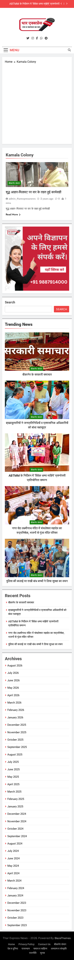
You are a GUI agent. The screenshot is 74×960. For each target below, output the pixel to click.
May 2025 (13, 776)
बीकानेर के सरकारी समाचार (37, 374)
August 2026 (14, 665)
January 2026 (15, 717)
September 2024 (17, 836)
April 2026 (13, 695)
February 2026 (15, 710)
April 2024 (13, 873)
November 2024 (16, 821)
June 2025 (13, 769)
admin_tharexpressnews (22, 198)
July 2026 (13, 673)
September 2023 (17, 925)
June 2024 (13, 858)
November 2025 (16, 732)
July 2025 (13, 762)
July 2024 (13, 851)
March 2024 (14, 880)
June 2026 (13, 680)
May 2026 (13, 687)
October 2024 (15, 828)
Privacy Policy (26, 944)
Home (11, 944)
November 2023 (16, 910)
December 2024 (16, 813)
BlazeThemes (63, 938)
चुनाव (42, 952)
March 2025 (14, 791)
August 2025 (14, 754)
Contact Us (44, 944)
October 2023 (15, 917)
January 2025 (15, 806)
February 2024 (15, 888)
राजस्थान (26, 948)
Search (10, 302)
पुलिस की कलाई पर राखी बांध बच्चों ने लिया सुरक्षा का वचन (37, 581)
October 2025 (15, 739)
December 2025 (16, 724)
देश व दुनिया (13, 948)
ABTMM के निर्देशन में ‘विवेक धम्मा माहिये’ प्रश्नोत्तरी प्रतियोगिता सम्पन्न (34, 2)
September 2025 (17, 747)
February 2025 (15, 799)
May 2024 (13, 865)
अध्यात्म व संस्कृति (59, 948)
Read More (12, 214)
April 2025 (13, 784)
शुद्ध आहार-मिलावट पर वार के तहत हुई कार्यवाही (33, 192)
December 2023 (16, 902)
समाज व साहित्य (40, 948)
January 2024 (15, 895)
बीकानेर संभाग (14, 183)
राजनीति (32, 952)
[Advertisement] (37, 103)
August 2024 (14, 843)
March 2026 (14, 702)
